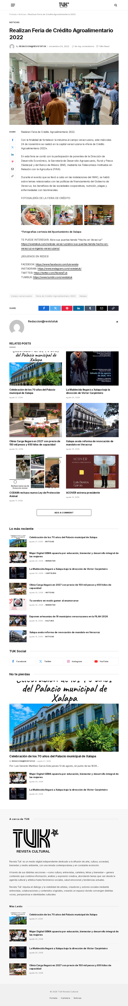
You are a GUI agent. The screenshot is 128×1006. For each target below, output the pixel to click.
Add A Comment (64, 512)
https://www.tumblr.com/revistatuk (52, 277)
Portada (13, 14)
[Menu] (13, 5)
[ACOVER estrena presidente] (92, 472)
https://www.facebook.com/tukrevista (57, 264)
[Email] (12, 169)
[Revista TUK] (64, 5)
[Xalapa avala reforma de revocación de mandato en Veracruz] (92, 420)
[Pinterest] (12, 162)
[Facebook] (12, 140)
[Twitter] (12, 147)
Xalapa (82, 296)
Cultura (49, 621)
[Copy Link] (12, 176)
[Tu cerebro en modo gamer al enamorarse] (18, 605)
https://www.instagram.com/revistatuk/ (59, 268)
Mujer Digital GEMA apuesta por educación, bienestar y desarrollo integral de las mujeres (73, 555)
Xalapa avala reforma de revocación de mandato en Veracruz (89, 443)
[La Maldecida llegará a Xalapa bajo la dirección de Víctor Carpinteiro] (92, 368)
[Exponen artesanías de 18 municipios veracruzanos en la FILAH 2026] (18, 620)
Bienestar (51, 561)
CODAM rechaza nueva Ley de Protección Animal (34, 494)
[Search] (115, 5)
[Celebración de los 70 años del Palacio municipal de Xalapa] (35, 368)
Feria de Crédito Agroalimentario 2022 (56, 296)
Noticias (22, 14)
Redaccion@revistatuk (32, 46)
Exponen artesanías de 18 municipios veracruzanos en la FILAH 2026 (68, 616)
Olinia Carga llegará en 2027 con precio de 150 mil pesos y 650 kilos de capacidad (34, 443)
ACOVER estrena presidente (83, 492)
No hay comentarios (84, 46)
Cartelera (51, 573)
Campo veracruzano (21, 296)
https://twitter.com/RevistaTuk (50, 272)
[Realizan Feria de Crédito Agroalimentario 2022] (64, 89)
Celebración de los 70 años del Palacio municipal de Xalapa (32, 391)
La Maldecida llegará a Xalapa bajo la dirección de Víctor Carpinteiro (88, 391)
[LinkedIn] (12, 154)
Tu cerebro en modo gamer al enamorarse (54, 600)
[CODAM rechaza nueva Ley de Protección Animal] (35, 472)
